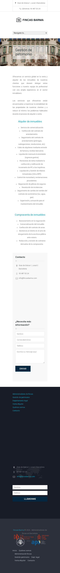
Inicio (15, 551)
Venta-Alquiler (18, 404)
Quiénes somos (19, 407)
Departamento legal (20, 401)
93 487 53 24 (24, 273)
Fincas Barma (18, 530)
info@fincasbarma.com (28, 278)
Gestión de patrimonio (21, 397)
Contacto (16, 411)
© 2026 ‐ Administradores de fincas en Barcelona (30, 531)
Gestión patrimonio (22, 557)
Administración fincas (23, 554)
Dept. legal (35, 557)
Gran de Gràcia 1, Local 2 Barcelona (28, 267)
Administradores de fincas (23, 394)
